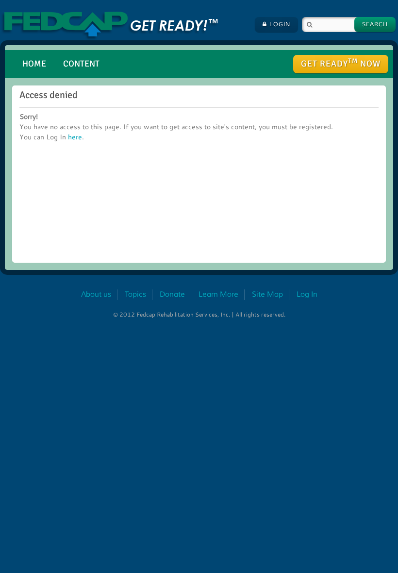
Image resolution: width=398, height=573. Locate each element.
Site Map (267, 294)
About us (96, 294)
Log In (307, 294)
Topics (135, 294)
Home (34, 63)
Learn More (218, 294)
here (75, 136)
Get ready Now (341, 63)
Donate (172, 294)
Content (81, 63)
